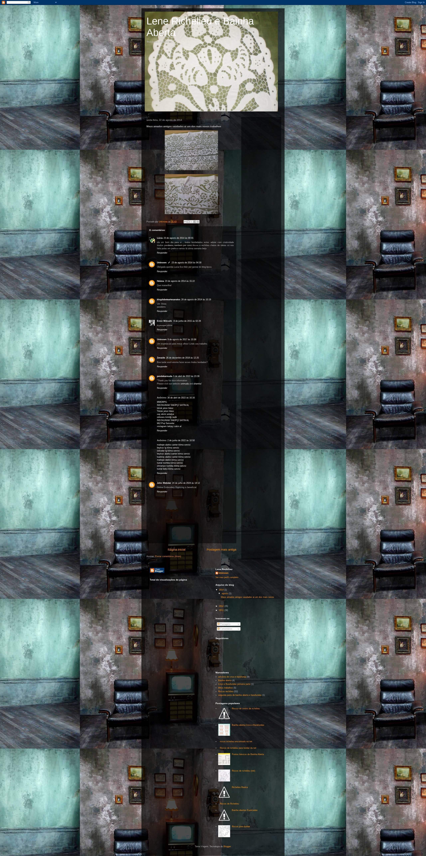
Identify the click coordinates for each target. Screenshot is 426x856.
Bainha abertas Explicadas (245, 810)
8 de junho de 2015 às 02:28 (187, 321)
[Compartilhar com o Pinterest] (198, 221)
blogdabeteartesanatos (168, 299)
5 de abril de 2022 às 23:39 (186, 376)
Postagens (224, 624)
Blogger (227, 846)
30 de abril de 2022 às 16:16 (181, 397)
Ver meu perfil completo (226, 577)
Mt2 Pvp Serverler (165, 423)
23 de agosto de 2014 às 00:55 (178, 238)
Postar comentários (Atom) (168, 556)
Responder (162, 253)
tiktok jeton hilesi (165, 408)
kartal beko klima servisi (168, 469)
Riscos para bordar (241, 826)
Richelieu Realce (240, 787)
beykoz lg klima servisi (168, 447)
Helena (160, 281)
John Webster (164, 483)
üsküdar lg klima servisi (168, 450)
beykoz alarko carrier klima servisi (173, 453)
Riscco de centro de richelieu (246, 708)
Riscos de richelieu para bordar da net (238, 748)
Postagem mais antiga (221, 549)
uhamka (197, 383)
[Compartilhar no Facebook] (194, 221)
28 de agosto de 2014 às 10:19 (196, 299)
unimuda (185, 383)
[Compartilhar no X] (191, 221)
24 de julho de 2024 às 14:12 (186, 483)
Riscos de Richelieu (229, 803)
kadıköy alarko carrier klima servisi (174, 457)
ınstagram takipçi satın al (169, 426)
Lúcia (160, 238)
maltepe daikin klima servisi (170, 460)
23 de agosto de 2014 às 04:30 (186, 262)
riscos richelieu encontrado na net (236, 741)
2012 (221, 606)
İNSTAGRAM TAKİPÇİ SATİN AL (173, 405)
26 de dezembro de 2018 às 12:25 (182, 357)
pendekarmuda (164, 376)
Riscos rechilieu (225, 691)
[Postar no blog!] (188, 221)
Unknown (162, 262)
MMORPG (162, 402)
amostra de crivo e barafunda (232, 677)
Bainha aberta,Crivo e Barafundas (248, 725)
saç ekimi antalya (165, 414)
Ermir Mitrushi (165, 321)
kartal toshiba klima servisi (170, 463)
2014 (221, 590)
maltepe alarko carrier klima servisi (174, 444)
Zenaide (161, 357)
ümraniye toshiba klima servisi (171, 466)
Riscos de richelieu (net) (243, 771)
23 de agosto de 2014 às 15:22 (180, 281)
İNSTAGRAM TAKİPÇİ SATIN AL (173, 420)
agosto (225, 593)
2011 (221, 610)
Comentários (225, 629)
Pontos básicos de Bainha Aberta (248, 754)
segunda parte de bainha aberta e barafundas (240, 695)
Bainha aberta (224, 680)
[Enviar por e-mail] (185, 221)
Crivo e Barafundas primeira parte (234, 684)
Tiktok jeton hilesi (165, 411)
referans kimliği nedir (167, 417)
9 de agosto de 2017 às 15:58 (182, 339)
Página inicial (176, 549)
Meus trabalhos (225, 687)
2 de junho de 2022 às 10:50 (181, 440)
